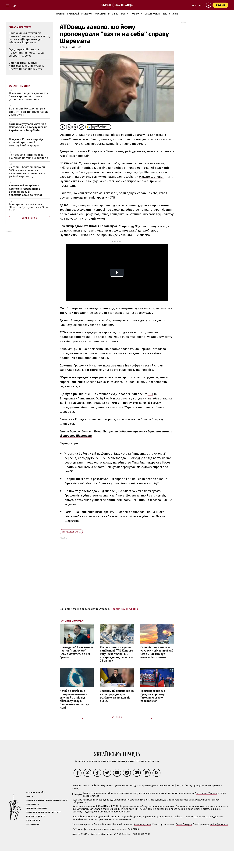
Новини (60, 13)
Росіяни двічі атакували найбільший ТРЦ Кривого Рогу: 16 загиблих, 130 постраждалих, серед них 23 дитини (117, 654)
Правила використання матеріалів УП (47, 800)
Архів (175, 13)
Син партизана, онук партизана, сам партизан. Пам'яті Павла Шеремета (26, 66)
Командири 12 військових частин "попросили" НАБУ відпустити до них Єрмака (76, 652)
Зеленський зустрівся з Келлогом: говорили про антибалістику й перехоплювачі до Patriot (25, 190)
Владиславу (68, 398)
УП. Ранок (86, 13)
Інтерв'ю (113, 13)
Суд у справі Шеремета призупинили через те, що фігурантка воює (27, 52)
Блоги (166, 13)
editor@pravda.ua (219, 824)
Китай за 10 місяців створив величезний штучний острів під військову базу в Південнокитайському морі (74, 699)
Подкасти (136, 13)
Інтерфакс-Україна (206, 793)
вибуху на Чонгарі (101, 181)
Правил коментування (125, 608)
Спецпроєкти (152, 13)
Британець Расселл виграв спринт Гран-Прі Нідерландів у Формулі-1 (28, 111)
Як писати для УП (35, 816)
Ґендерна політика (36, 808)
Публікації (73, 13)
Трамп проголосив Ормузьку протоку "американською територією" (152, 696)
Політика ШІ (32, 804)
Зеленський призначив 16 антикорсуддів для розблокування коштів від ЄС (117, 696)
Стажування (33, 820)
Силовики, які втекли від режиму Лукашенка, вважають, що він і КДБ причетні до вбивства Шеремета (29, 37)
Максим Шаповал (151, 176)
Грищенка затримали (147, 453)
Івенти (124, 13)
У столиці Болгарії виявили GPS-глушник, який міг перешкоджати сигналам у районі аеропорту (27, 171)
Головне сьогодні (72, 620)
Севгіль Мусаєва (142, 824)
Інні (150, 394)
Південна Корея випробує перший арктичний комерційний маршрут (26, 142)
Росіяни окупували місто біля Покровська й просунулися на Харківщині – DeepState (28, 127)
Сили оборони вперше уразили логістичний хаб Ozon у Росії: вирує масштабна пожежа (156, 652)
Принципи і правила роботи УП (43, 812)
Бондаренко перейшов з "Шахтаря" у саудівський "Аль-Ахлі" (29, 207)
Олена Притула (184, 824)
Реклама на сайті (35, 792)
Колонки (100, 13)
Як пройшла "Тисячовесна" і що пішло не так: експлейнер (28, 156)
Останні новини (19, 85)
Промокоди (32, 824)
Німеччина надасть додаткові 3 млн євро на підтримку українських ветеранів (29, 96)
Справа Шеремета (71, 532)
